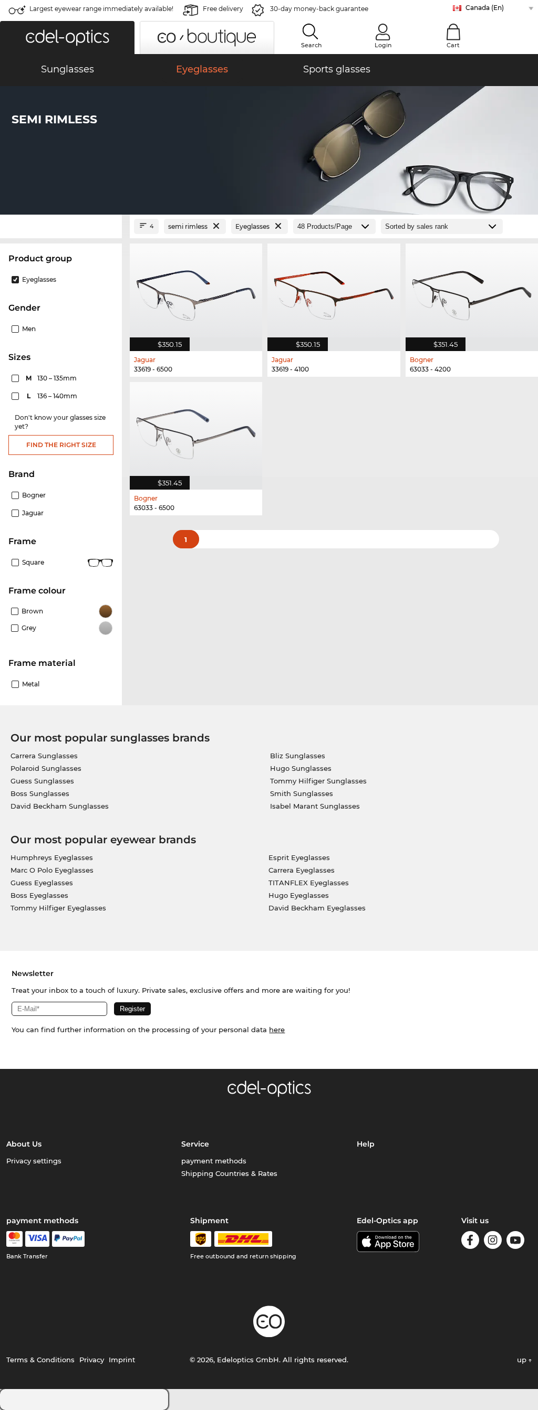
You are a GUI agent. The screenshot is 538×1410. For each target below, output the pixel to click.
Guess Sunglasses (42, 781)
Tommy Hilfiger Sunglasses (318, 781)
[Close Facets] (61, 226)
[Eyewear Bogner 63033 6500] (196, 430)
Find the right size (61, 445)
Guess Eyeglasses (42, 882)
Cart (453, 45)
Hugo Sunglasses (301, 768)
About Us (24, 1144)
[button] (67, 37)
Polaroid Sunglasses (46, 768)
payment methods (213, 1161)
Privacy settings (33, 1161)
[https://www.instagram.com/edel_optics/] (493, 1242)
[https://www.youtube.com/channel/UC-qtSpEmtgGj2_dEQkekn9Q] (515, 1242)
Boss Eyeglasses (39, 895)
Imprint (122, 1359)
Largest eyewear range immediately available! (101, 9)
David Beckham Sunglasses (60, 806)
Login (383, 45)
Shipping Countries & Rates (229, 1173)
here (277, 1029)
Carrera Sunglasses (44, 755)
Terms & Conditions (40, 1359)
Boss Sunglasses (40, 793)
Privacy (91, 1359)
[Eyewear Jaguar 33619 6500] (196, 291)
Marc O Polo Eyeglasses (52, 870)
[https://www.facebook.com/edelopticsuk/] (470, 1242)
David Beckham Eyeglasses (317, 908)
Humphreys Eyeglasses (52, 857)
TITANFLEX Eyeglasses (308, 882)
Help (366, 1144)
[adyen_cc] (14, 1239)
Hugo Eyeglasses (298, 895)
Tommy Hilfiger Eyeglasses (58, 908)
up (523, 1359)
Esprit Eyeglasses (299, 857)
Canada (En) (484, 8)
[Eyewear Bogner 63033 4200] (472, 291)
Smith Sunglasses (301, 793)
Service (195, 1144)
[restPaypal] (68, 1239)
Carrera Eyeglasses (301, 870)
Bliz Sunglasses (297, 755)
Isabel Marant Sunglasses (315, 806)
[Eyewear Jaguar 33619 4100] (333, 291)
